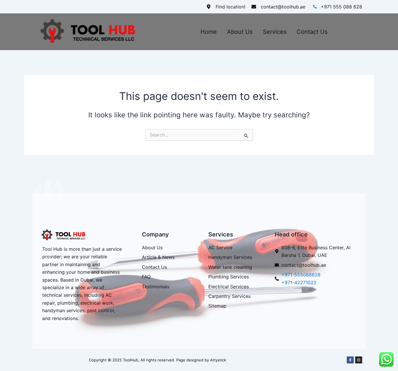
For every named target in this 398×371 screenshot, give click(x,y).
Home (208, 31)
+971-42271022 (298, 282)
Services (274, 31)
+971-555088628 (300, 275)
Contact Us (312, 31)
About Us (240, 31)
